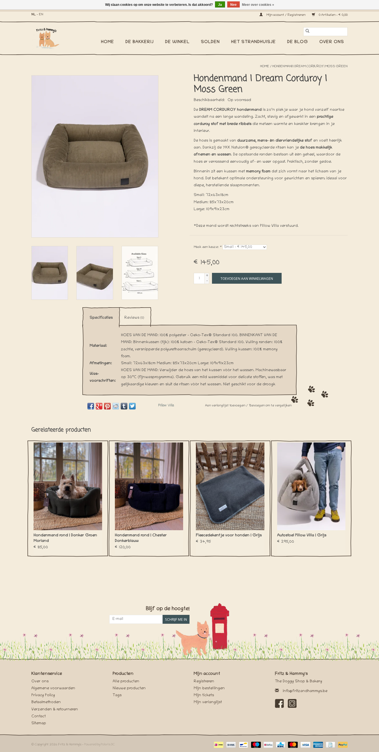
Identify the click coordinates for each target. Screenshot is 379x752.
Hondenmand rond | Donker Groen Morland (65, 538)
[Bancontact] (243, 745)
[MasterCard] (292, 745)
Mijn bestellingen (209, 688)
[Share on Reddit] (115, 406)
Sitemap (38, 723)
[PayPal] (342, 745)
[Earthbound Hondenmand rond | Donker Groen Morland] (68, 486)
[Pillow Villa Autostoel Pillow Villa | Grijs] (311, 486)
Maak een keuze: (207, 247)
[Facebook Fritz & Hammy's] (279, 703)
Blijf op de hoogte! (168, 609)
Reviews (134, 318)
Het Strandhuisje (253, 42)
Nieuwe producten (129, 688)
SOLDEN (210, 42)
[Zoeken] (307, 31)
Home (107, 42)
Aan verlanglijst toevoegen (225, 406)
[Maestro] (255, 745)
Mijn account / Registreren (286, 15)
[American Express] (317, 745)
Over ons (331, 42)
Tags (117, 695)
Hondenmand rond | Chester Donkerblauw (141, 538)
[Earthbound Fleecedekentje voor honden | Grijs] (230, 486)
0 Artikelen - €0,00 (333, 15)
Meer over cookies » (258, 5)
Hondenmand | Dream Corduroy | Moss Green (310, 66)
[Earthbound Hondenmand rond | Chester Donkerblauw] (149, 486)
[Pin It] (107, 406)
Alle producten (126, 682)
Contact (38, 717)
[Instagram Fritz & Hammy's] (292, 703)
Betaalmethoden (46, 702)
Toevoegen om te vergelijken (270, 406)
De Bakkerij (139, 42)
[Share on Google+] (99, 406)
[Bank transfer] (230, 745)
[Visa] (305, 745)
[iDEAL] (218, 745)
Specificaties (101, 318)
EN (41, 14)
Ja (220, 5)
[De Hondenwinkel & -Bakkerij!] (48, 37)
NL (33, 14)
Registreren (204, 682)
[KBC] (280, 745)
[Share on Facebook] (90, 406)
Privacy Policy (43, 695)
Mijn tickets (204, 695)
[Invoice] (330, 745)
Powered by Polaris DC (99, 744)
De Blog (297, 42)
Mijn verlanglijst (208, 702)
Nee (233, 5)
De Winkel (177, 42)
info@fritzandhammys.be (305, 691)
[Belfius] (268, 745)
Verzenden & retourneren (54, 710)
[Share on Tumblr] (124, 406)
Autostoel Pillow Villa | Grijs (301, 536)
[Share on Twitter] (132, 406)
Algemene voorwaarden (53, 688)
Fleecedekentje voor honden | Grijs (229, 536)
